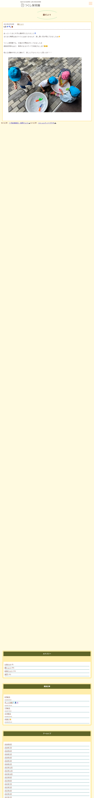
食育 (6, 674)
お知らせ (8, 664)
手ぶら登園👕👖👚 (11, 703)
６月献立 (8, 714)
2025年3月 (8, 794)
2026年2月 (8, 764)
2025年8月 (8, 781)
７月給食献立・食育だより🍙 (19, 123)
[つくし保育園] (30, 7)
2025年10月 (9, 774)
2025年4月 (8, 791)
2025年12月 (9, 767)
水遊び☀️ (8, 719)
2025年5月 (8, 787)
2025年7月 (8, 784)
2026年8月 (8, 744)
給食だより (9, 671)
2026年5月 (8, 754)
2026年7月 (8, 748)
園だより (20, 24)
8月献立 (7, 697)
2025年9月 (8, 777)
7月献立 (7, 708)
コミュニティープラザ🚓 (47, 123)
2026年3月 (8, 761)
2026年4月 (8, 758)
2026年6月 (8, 751)
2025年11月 (9, 771)
